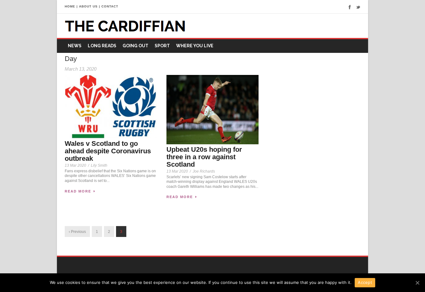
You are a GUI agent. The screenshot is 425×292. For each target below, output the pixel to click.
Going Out (135, 45)
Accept (365, 282)
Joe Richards (204, 171)
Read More (78, 191)
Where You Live (194, 45)
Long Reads (102, 45)
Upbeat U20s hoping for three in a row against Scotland (204, 157)
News (75, 45)
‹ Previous (77, 231)
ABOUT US (88, 6)
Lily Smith (99, 165)
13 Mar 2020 (75, 165)
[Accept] (417, 283)
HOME (70, 6)
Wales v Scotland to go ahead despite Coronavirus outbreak (108, 151)
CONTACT (109, 6)
